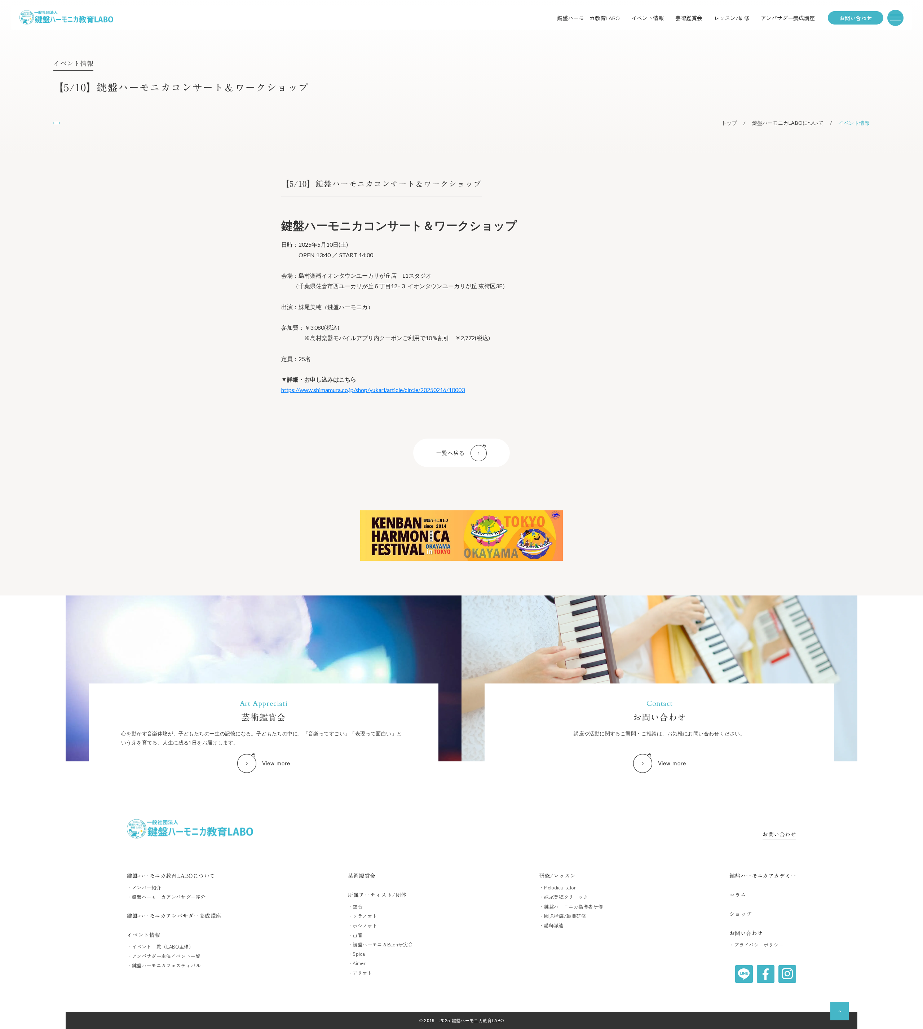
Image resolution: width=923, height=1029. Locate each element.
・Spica (356, 954)
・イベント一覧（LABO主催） (160, 947)
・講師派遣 (551, 925)
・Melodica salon (558, 887)
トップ (729, 123)
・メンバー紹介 (144, 887)
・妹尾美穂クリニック (563, 897)
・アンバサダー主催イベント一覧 (164, 956)
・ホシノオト (362, 926)
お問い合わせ (779, 835)
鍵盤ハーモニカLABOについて (787, 123)
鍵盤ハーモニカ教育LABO (588, 18)
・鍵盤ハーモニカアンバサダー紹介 (166, 897)
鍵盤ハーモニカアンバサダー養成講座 (174, 916)
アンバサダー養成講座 (788, 18)
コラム (737, 895)
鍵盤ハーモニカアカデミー (762, 876)
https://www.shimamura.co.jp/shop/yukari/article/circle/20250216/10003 (373, 389)
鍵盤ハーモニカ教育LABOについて (171, 876)
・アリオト (360, 973)
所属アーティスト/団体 (377, 895)
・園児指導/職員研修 (562, 916)
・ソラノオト (362, 916)
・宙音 (355, 935)
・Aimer (357, 963)
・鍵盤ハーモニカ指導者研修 (571, 906)
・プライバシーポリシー (756, 945)
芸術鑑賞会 (688, 18)
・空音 (355, 906)
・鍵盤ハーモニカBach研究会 (380, 944)
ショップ (740, 914)
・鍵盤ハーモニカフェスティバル (164, 965)
